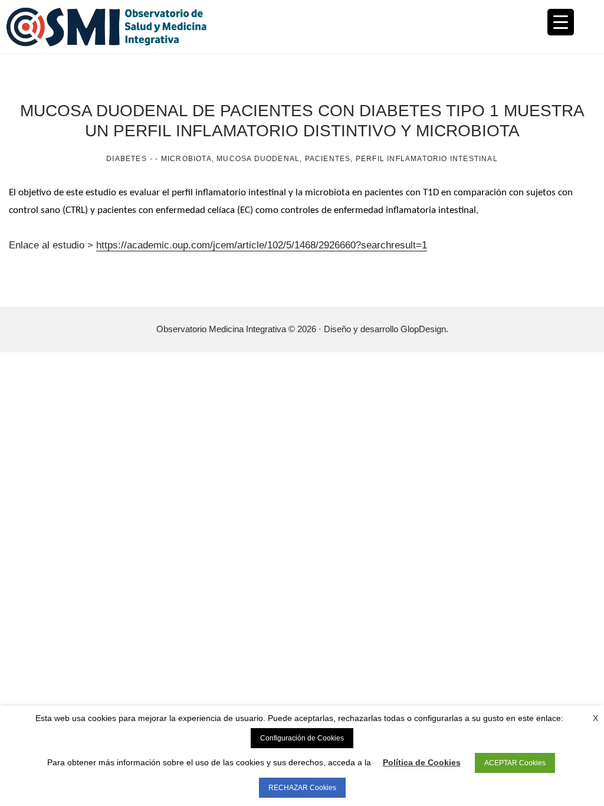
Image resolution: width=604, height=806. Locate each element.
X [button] (595, 718)
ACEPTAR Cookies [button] (515, 763)
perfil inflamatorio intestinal (427, 159)
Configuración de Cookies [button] (302, 738)
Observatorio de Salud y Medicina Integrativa (154, 26)
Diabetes (126, 159)
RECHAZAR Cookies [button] (302, 788)
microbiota (186, 159)
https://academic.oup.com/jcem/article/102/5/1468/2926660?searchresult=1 (261, 245)
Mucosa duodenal (258, 159)
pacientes (328, 159)
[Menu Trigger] (560, 22)
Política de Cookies (422, 762)
